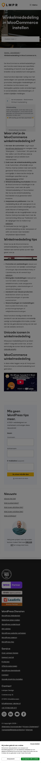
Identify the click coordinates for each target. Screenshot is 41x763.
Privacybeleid (35, 744)
